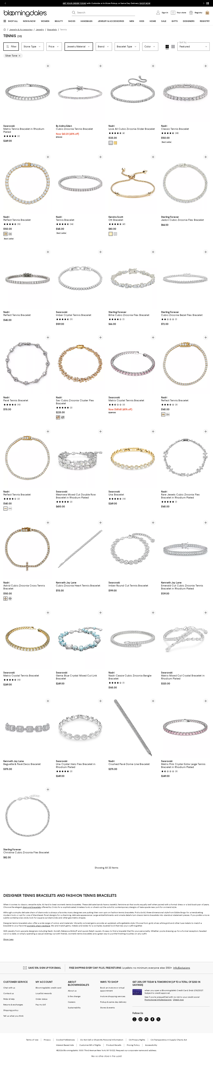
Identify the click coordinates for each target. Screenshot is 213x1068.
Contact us (8, 993)
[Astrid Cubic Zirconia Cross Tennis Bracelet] (27, 549)
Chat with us (9, 988)
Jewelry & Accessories (20, 29)
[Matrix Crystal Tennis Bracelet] (132, 364)
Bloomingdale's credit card (48, 988)
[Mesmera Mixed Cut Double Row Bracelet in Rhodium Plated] (80, 457)
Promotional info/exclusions (158, 1000)
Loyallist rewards (44, 993)
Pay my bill (41, 1005)
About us (72, 991)
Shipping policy (10, 1010)
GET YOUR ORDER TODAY (74, 3)
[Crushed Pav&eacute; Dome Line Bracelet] (132, 727)
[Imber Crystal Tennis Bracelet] (80, 278)
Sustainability (74, 1008)
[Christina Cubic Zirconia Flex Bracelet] (27, 816)
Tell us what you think (13, 1016)
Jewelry (40, 29)
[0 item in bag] (207, 12)
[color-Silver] (110, 143)
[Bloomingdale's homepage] (5, 30)
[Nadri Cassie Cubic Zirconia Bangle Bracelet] (132, 639)
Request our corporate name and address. (136, 1050)
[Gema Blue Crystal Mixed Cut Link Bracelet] (80, 639)
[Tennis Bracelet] (80, 183)
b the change (74, 996)
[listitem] (106, 3)
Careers (71, 1002)
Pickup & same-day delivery (113, 1002)
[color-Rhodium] (115, 234)
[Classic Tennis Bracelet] (185, 92)
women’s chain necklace (38, 926)
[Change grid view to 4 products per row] (167, 47)
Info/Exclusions (181, 968)
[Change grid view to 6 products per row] (173, 46)
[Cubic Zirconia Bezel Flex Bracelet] (185, 278)
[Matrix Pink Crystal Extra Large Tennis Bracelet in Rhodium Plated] (185, 727)
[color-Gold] (115, 143)
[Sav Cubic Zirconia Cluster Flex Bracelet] (80, 364)
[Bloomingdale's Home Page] (25, 13)
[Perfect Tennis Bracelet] (27, 183)
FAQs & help (9, 999)
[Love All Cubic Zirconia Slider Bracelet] (132, 92)
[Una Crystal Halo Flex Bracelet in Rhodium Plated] (80, 727)
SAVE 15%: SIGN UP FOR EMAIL (44, 968)
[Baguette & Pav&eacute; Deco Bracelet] (27, 727)
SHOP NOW (144, 3)
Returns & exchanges (13, 1005)
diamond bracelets (32, 907)
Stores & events (107, 1008)
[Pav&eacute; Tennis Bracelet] (27, 364)
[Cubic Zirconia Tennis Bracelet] (80, 92)
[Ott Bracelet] (132, 183)
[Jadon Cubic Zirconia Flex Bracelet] (185, 183)
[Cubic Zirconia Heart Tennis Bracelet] (80, 549)
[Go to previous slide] (5, 3)
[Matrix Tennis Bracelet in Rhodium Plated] (27, 92)
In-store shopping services (112, 996)
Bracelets (52, 29)
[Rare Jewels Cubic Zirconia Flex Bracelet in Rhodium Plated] (185, 457)
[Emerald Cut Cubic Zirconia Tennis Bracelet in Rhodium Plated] (185, 549)
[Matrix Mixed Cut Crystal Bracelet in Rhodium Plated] (185, 639)
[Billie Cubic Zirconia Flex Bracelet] (132, 278)
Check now (178, 1000)
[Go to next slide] (204, 3)
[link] (27, 133)
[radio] (110, 143)
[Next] (48, 92)
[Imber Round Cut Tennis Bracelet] (132, 549)
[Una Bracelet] (132, 457)
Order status (41, 999)
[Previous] (7, 92)
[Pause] (208, 3)
